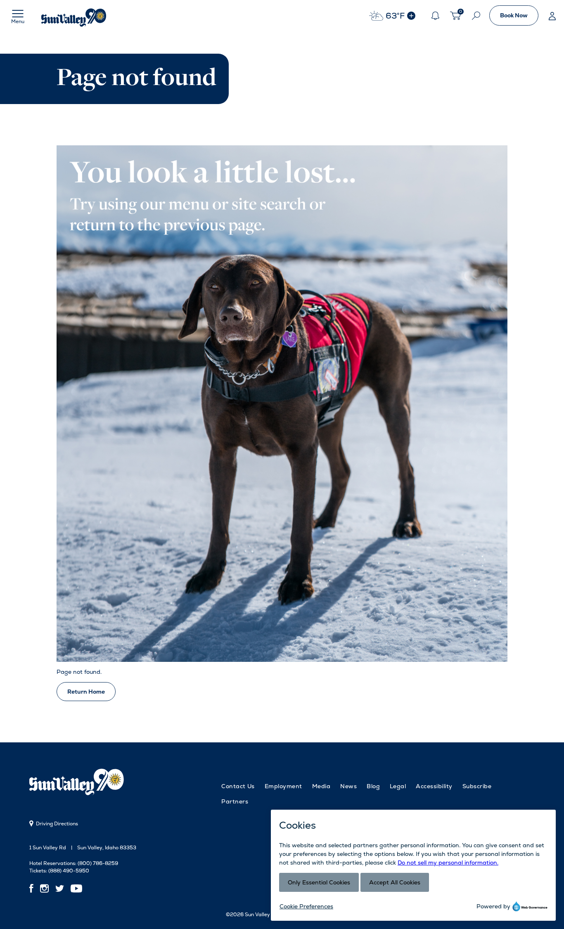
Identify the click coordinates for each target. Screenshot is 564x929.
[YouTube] (76, 888)
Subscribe (476, 786)
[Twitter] (59, 888)
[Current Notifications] (435, 15)
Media (321, 786)
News (348, 786)
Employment (283, 786)
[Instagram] (44, 888)
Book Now (514, 15)
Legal (398, 786)
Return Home (86, 691)
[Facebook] (33, 888)
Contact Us (238, 786)
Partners (234, 801)
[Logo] (74, 15)
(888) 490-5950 (68, 870)
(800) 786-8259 (98, 863)
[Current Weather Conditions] (411, 15)
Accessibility (434, 786)
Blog (373, 786)
